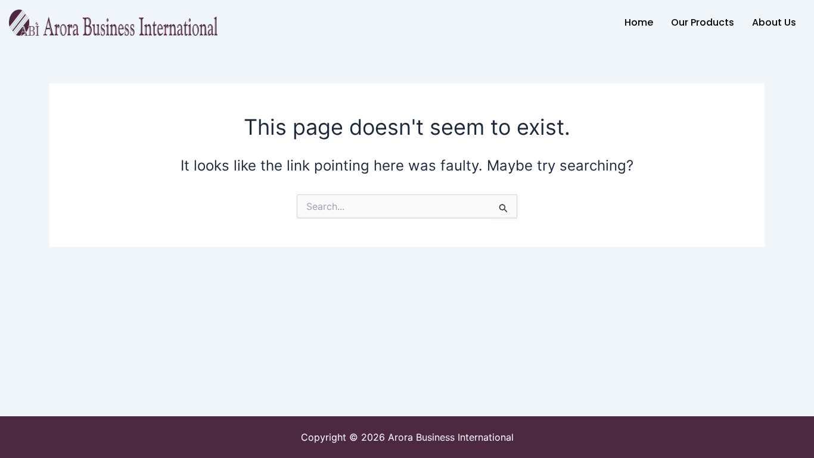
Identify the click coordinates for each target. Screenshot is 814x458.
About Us (774, 22)
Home (639, 22)
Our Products (702, 22)
